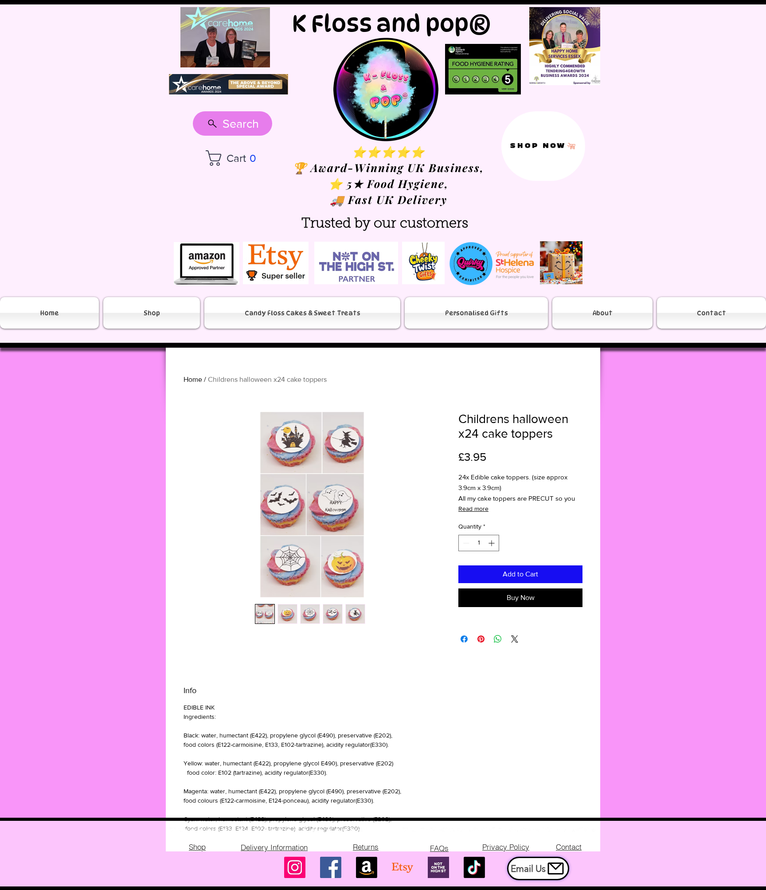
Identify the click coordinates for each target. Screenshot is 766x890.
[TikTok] (474, 867)
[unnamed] (438, 867)
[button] (235, 158)
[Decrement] (465, 543)
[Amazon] (366, 867)
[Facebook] (330, 867)
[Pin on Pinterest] (481, 639)
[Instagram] (294, 867)
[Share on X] (514, 639)
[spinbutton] (479, 543)
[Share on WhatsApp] (497, 639)
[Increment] (492, 543)
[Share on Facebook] (464, 639)
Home (193, 379)
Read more (473, 508)
